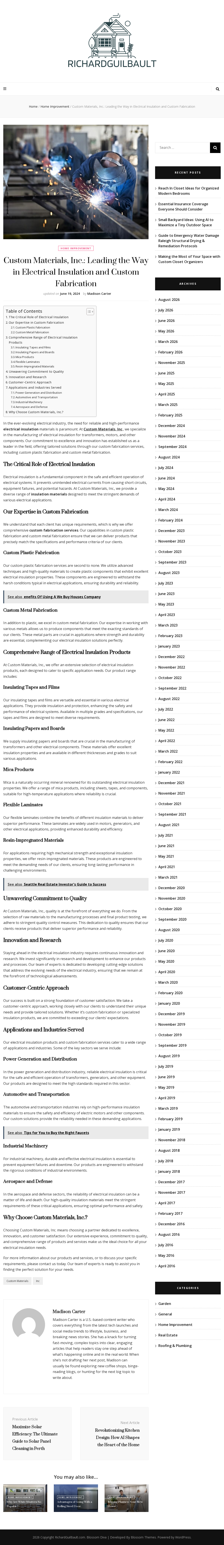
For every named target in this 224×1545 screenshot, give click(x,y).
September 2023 (172, 562)
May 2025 (166, 383)
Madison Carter (99, 293)
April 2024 (166, 499)
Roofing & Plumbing (175, 1345)
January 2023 (169, 646)
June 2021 (166, 845)
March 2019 (168, 1108)
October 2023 (170, 551)
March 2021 (168, 877)
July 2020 (165, 940)
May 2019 (166, 1087)
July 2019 (165, 1066)
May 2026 (166, 331)
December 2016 (171, 1224)
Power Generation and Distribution (39, 393)
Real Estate (168, 1335)
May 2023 (166, 604)
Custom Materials (17, 1281)
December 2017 (171, 1182)
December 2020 (171, 887)
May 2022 (166, 730)
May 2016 (166, 1255)
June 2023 (166, 593)
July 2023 (165, 583)
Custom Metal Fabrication (32, 332)
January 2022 (169, 772)
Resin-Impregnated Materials (35, 366)
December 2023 (171, 530)
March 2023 (168, 625)
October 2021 (170, 803)
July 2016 (165, 1245)
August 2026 (169, 299)
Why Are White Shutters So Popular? (24, 1504)
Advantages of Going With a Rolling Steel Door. (74, 1504)
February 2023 (170, 635)
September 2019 (172, 1045)
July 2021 (165, 835)
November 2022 (171, 667)
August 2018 (169, 1150)
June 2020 (166, 950)
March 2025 (168, 404)
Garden (164, 1303)
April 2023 (166, 614)
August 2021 (169, 824)
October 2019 (170, 1034)
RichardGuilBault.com (70, 1537)
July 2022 (165, 709)
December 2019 (171, 1013)
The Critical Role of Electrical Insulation (38, 317)
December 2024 (171, 425)
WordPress (183, 1537)
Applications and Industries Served (35, 387)
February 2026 (170, 352)
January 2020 (169, 1003)
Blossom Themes (143, 1537)
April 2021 (166, 866)
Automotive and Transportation (37, 397)
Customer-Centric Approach (30, 382)
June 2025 (166, 373)
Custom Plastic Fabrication (33, 327)
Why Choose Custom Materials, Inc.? (36, 412)
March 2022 (168, 751)
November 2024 (171, 436)
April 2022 (166, 740)
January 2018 (169, 1171)
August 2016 (169, 1234)
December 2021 (171, 782)
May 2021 (166, 856)
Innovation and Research (27, 377)
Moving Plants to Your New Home (125, 1504)
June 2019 (166, 1076)
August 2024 (169, 457)
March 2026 (168, 341)
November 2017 (171, 1192)
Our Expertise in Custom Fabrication (36, 322)
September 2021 (172, 814)
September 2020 (172, 919)
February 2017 (170, 1213)
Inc (38, 1281)
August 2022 (169, 698)
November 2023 (171, 541)
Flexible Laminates (28, 362)
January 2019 (169, 1129)
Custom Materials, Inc (103, 429)
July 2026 (165, 310)
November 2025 (171, 362)
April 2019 (166, 1098)
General (165, 1314)
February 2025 (170, 415)
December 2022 (171, 656)
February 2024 (170, 520)
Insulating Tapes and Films (33, 347)
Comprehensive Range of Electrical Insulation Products (43, 339)
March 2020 (168, 982)
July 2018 (165, 1161)
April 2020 (166, 971)
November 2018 (171, 1140)
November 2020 (171, 898)
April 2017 (166, 1203)
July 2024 (165, 467)
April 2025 (166, 394)
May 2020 (166, 961)
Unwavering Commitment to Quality (36, 371)
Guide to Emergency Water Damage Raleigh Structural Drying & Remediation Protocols (188, 240)
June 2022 (166, 719)
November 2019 (171, 1024)
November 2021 (171, 793)
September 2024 (172, 446)
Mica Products (25, 357)
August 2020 (169, 929)
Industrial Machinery (29, 402)
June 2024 (166, 478)
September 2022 (172, 688)
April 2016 (166, 1266)
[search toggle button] (217, 89)
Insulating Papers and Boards (35, 352)
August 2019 (169, 1055)
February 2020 (170, 992)
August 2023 (169, 572)
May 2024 (166, 488)
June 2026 (166, 320)
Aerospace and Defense (32, 407)
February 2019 (170, 1119)
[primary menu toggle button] (5, 89)
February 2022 (170, 761)
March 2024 (168, 509)
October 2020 (170, 908)
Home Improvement (76, 248)
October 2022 (170, 677)
